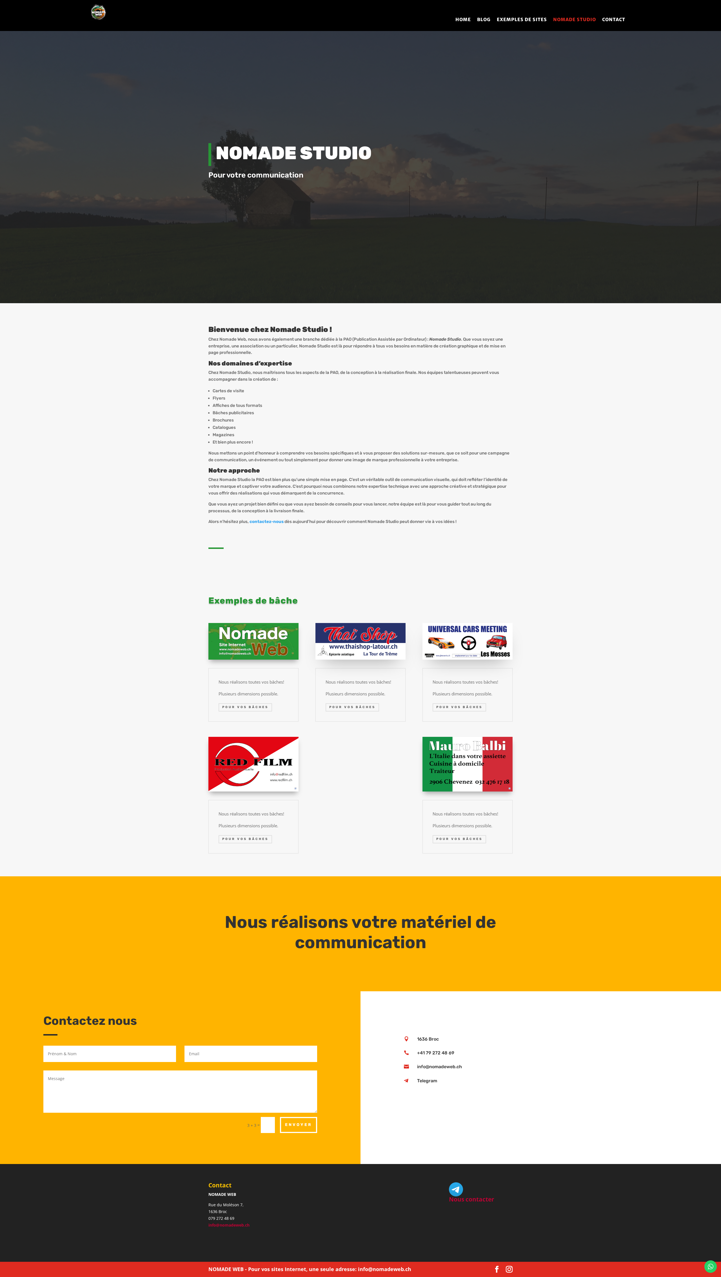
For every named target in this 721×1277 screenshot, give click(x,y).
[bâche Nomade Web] (253, 658)
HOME (463, 19)
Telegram (427, 1080)
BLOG (484, 19)
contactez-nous (267, 521)
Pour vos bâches (245, 707)
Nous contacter (471, 1199)
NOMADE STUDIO (574, 19)
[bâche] (360, 658)
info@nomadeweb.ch (229, 1225)
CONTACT (613, 19)
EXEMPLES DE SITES (522, 19)
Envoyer (298, 1124)
